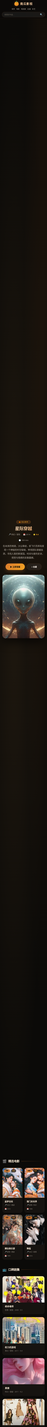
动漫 (29, 9)
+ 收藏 (34, 567)
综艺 (33, 9)
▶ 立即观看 (15, 567)
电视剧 (23, 9)
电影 (18, 9)
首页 (13, 9)
